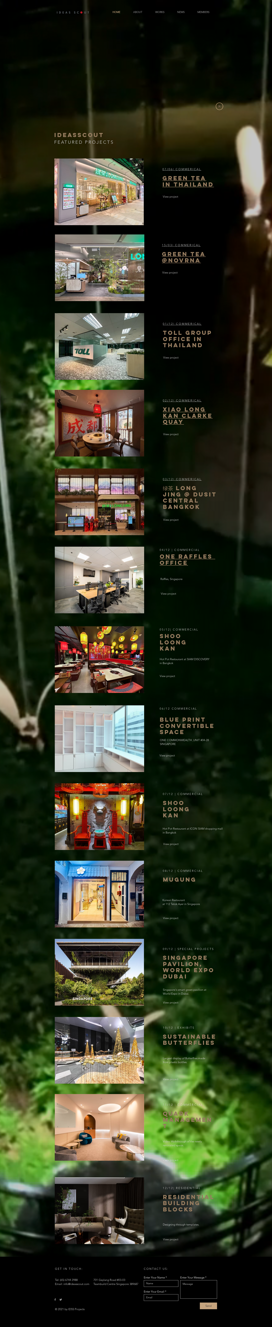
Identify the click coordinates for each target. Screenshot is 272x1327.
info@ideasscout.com (76, 1284)
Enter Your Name (154, 1277)
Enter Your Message (192, 1277)
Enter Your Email (154, 1291)
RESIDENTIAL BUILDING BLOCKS (189, 1203)
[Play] (219, 106)
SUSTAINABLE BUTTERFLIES (189, 1040)
